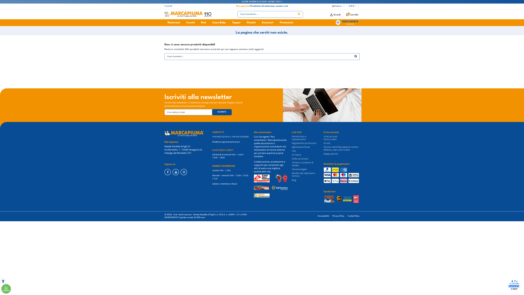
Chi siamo (296, 154)
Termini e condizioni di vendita (302, 164)
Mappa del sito (331, 153)
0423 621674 (350, 21)
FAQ (294, 151)
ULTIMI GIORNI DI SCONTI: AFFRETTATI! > (262, 2)
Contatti (168, 6)
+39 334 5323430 (240, 136)
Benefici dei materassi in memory (303, 175)
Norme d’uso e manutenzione (299, 138)
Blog (294, 180)
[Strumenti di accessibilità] (3, 281)
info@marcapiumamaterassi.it (226, 141)
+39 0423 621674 (220, 136)
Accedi (327, 143)
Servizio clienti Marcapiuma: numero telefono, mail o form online (341, 148)
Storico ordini (330, 139)
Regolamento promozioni (304, 143)
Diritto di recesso (300, 158)
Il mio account (330, 136)
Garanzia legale (299, 169)
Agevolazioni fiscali (301, 147)
